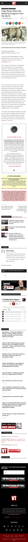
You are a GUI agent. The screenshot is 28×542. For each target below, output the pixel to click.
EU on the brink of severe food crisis (12, 380)
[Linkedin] (16, 23)
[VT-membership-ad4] (14, 290)
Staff (9, 535)
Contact (21, 536)
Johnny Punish (14, 444)
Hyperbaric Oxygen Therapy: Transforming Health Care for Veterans (16, 222)
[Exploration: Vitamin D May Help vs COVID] (4, 228)
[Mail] (11, 526)
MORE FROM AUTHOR (17, 216)
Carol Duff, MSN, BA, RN (7, 18)
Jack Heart (20, 439)
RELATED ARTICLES (6, 216)
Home (2, 6)
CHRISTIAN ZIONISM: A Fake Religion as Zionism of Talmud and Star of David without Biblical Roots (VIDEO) (13, 365)
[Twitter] (7, 23)
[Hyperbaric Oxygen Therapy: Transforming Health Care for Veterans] (4, 222)
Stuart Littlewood (18, 440)
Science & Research (17, 6)
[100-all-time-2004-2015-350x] (13, 481)
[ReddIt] (19, 23)
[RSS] (22, 526)
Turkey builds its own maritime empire (12, 396)
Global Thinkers (5, 457)
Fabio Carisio (14, 439)
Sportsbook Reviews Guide (17, 539)
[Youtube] (21, 530)
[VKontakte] (14, 530)
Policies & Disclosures (12, 188)
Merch (12, 536)
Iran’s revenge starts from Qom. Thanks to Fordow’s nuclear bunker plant (7, 208)
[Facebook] (8, 526)
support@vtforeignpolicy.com (16, 517)
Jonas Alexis (8, 436)
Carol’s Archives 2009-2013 (15, 166)
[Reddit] (15, 526)
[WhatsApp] (13, 23)
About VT (3, 188)
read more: (10, 120)
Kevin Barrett (15, 436)
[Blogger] (4, 526)
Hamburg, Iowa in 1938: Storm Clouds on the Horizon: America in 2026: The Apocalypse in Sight (13, 355)
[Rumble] (19, 526)
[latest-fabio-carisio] (11, 428)
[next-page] (4, 243)
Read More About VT (15, 514)
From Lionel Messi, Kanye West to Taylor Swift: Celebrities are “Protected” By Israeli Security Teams (14, 388)
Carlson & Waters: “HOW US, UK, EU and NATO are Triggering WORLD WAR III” (13, 373)
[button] (2, 3)
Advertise (16, 536)
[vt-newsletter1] (11, 453)
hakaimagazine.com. (6, 61)
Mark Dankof (10, 440)
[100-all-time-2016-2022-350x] (13, 488)
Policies (12, 535)
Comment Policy (23, 188)
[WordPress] (17, 530)
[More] (22, 23)
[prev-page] (2, 243)
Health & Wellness (8, 6)
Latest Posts (5, 329)
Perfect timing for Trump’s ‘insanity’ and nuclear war (13, 414)
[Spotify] (6, 530)
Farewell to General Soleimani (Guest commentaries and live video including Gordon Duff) (21, 209)
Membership (21, 535)
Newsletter (8, 536)
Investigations (4, 236)
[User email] (14, 170)
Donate (16, 535)
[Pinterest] (10, 23)
